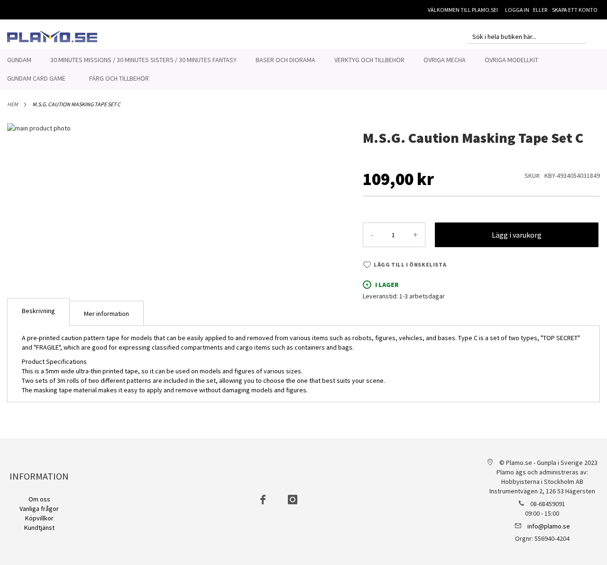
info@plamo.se (548, 526)
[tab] (38, 312)
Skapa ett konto (575, 9)
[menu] (303, 69)
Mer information (106, 313)
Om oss (39, 499)
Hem (12, 104)
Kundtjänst (39, 527)
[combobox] (527, 36)
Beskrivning (38, 310)
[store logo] (52, 36)
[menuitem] (19, 60)
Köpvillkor (39, 518)
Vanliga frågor (39, 508)
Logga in (517, 9)
